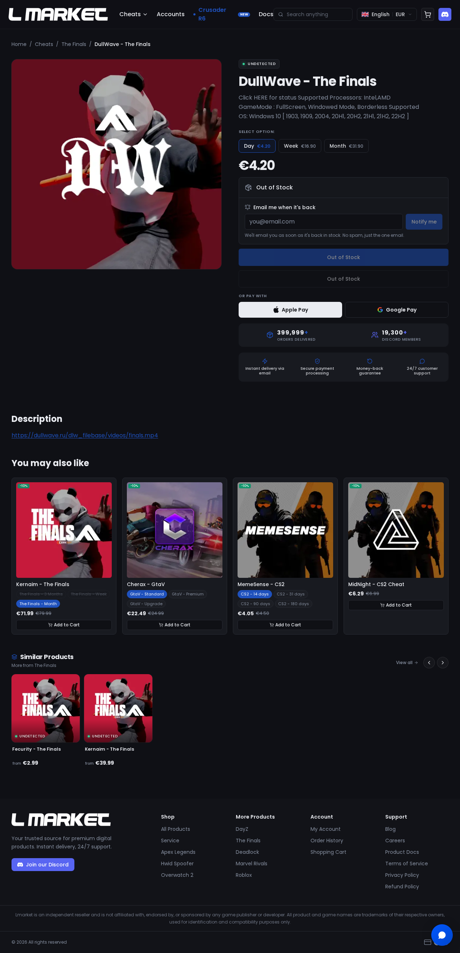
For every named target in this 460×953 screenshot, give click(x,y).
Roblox (244, 875)
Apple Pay (295, 309)
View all (404, 663)
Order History (326, 840)
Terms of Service (406, 863)
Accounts (171, 14)
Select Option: (257, 131)
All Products (175, 829)
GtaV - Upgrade (146, 604)
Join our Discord (47, 864)
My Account (325, 829)
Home (19, 44)
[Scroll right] (442, 662)
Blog (390, 829)
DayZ (242, 829)
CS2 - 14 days (255, 594)
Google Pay (401, 309)
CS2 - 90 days (255, 604)
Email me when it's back (284, 207)
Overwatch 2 (177, 875)
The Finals (73, 44)
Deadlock (247, 852)
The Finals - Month (38, 604)
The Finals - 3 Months (41, 594)
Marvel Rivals (251, 863)
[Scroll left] (429, 662)
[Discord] (444, 14)
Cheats (130, 14)
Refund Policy (402, 886)
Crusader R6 (223, 14)
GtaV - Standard (147, 594)
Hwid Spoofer (177, 863)
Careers (395, 840)
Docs (266, 14)
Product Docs (402, 852)
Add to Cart (67, 625)
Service (170, 840)
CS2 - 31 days (291, 594)
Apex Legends (178, 852)
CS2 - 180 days (293, 604)
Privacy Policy (402, 875)
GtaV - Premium (188, 594)
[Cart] (427, 14)
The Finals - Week (89, 594)
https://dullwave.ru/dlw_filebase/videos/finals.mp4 (85, 435)
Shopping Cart (328, 852)
